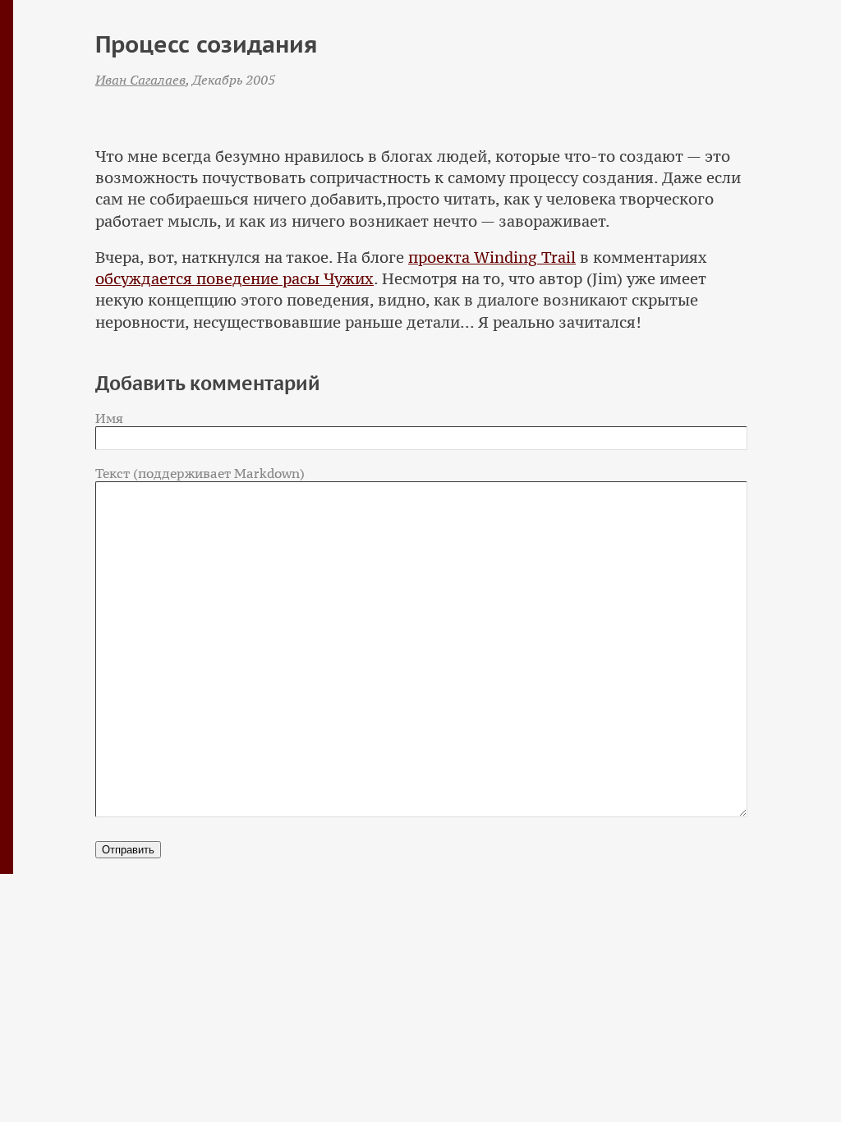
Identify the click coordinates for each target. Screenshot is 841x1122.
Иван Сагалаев (140, 79)
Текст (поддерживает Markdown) (200, 473)
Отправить (128, 850)
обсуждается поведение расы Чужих (234, 278)
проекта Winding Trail (492, 257)
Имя (109, 418)
